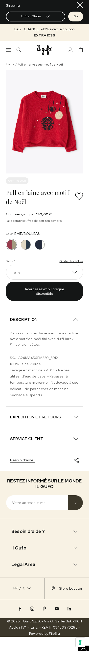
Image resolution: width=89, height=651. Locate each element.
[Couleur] (25, 244)
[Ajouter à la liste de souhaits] (79, 196)
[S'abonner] (75, 502)
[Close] (80, 5)
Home (10, 64)
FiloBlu (54, 633)
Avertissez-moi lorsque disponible (45, 291)
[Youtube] (57, 608)
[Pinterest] (44, 608)
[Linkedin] (69, 608)
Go (76, 16)
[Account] (70, 50)
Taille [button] (16, 272)
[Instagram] (32, 608)
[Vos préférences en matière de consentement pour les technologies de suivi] (80, 642)
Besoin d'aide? (22, 460)
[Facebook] (20, 608)
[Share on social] (76, 460)
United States (31, 16)
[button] (44, 32)
